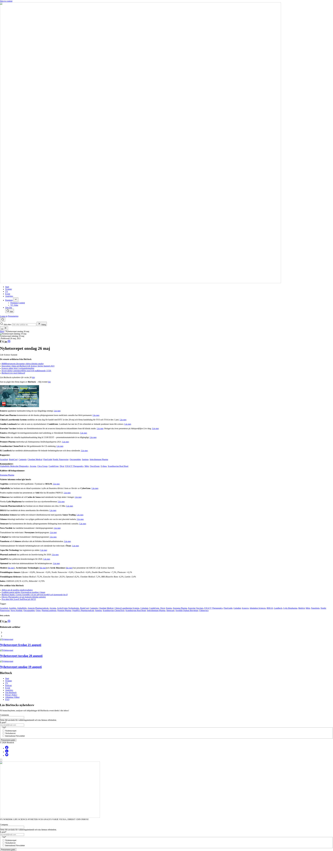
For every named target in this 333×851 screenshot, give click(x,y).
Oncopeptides (75, 459)
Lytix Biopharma (290, 608)
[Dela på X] (3, 342)
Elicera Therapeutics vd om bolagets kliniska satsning (24, 597)
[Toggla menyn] (4, 328)
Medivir (301, 608)
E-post (3, 722)
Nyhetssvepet (10, 731)
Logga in (3, 316)
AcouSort (4, 459)
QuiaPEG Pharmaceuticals (83, 610)
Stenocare (170, 610)
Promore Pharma (64, 610)
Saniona (85, 459)
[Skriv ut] (9, 342)
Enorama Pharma (7, 475)
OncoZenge (95, 466)
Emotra (169, 608)
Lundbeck (278, 608)
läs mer (11, 568)
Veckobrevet (10, 733)
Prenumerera (13, 316)
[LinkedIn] (6, 342)
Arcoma (33, 466)
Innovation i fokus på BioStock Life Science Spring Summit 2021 (28, 366)
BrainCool (13, 459)
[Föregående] (166, 633)
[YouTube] (6, 755)
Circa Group (42, 466)
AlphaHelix (22, 608)
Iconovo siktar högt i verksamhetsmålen (18, 368)
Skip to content (6, 1)
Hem (2, 331)
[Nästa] (166, 636)
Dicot (62, 466)
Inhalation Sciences (258, 608)
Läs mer (57, 411)
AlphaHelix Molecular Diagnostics (14, 466)
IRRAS (270, 608)
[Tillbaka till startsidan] (166, 143)
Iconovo (245, 608)
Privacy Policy (11, 695)
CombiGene (54, 466)
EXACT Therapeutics (74, 466)
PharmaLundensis (49, 610)
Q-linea (104, 466)
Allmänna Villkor (12, 697)
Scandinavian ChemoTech (113, 610)
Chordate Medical (35, 459)
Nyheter (8, 681)
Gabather (237, 608)
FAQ (7, 699)
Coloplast (144, 608)
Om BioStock (11, 692)
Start (7, 678)
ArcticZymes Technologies (68, 608)
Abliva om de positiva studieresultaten (17, 590)
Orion (38, 610)
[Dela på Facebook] (1, 342)
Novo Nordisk (16, 610)
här (33, 377)
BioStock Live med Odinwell (13, 373)
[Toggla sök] (2, 319)
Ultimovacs (204, 610)
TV (6, 683)
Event (7, 688)
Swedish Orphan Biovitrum (186, 610)
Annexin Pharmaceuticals (38, 608)
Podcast (8, 685)
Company (4, 824)
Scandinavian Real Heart (118, 466)
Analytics (9, 690)
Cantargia (23, 459)
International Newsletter (15, 736)
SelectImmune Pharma (99, 459)
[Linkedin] (6, 752)
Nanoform (315, 608)
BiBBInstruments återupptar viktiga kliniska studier (23, 364)
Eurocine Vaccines (195, 608)
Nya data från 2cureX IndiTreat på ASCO (19, 599)
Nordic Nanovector (61, 459)
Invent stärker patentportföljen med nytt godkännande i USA (26, 371)
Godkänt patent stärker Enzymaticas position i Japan (23, 592)
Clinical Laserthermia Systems (126, 608)
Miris (87, 466)
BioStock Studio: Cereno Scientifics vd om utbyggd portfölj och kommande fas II (35, 595)
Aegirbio (12, 608)
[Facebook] (6, 748)
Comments (4, 715)
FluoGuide (47, 459)
